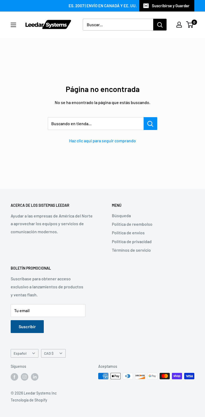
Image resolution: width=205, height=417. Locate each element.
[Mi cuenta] (179, 25)
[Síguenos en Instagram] (24, 376)
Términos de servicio (131, 250)
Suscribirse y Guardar (171, 5)
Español (20, 353)
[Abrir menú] (13, 25)
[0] (190, 24)
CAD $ (49, 353)
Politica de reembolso (132, 224)
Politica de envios (128, 232)
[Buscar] (160, 24)
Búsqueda (121, 215)
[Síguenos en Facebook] (14, 376)
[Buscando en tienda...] (150, 123)
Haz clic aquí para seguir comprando (102, 140)
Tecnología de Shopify (29, 400)
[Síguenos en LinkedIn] (34, 376)
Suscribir (27, 326)
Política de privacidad (132, 241)
